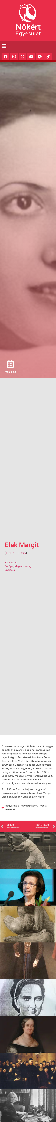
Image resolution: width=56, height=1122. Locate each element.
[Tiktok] (48, 56)
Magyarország (22, 566)
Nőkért (28, 27)
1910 (10, 553)
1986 (22, 553)
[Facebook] (5, 56)
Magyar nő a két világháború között (26, 805)
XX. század (11, 562)
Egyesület (28, 33)
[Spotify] (40, 56)
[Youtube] (31, 56)
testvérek (10, 809)
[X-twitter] (22, 56)
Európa (9, 566)
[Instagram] (14, 56)
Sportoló (10, 570)
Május (8, 371)
